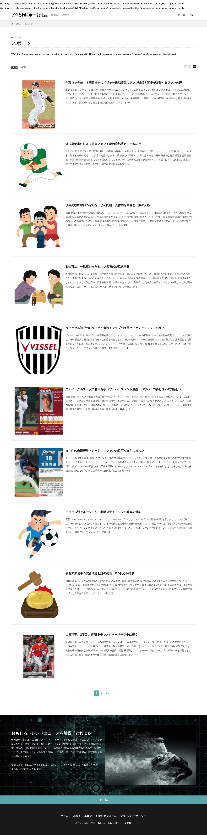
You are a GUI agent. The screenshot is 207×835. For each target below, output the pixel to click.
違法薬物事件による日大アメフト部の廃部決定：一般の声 (103, 143)
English (65, 14)
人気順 (23, 66)
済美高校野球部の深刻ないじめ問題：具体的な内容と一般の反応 (107, 205)
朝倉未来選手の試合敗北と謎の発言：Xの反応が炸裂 (99, 573)
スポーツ (29, 24)
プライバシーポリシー (133, 815)
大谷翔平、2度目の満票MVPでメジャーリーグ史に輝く (101, 634)
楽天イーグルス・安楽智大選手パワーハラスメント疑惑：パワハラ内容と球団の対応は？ (123, 389)
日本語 (54, 14)
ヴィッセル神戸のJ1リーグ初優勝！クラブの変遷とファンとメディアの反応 (114, 328)
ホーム (65, 815)
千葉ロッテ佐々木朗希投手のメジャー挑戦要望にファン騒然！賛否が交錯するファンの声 (123, 82)
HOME (17, 24)
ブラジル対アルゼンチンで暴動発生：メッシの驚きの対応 (103, 512)
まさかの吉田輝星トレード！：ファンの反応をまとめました (104, 450)
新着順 (14, 66)
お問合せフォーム (106, 815)
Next (108, 693)
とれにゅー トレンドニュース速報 (113, 823)
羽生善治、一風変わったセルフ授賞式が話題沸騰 (97, 266)
